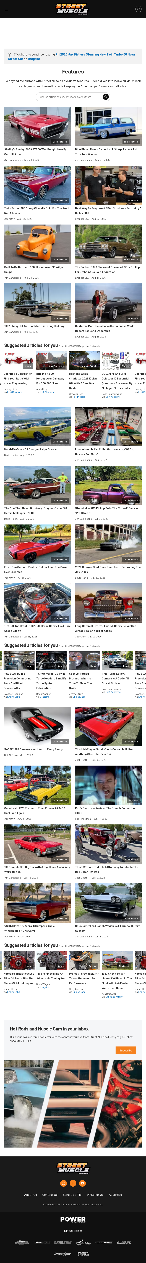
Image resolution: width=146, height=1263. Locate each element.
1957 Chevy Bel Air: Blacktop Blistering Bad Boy (34, 326)
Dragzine (34, 59)
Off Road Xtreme (115, 996)
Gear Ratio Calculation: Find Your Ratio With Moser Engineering (18, 378)
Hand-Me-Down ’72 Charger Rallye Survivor (31, 449)
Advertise (115, 1194)
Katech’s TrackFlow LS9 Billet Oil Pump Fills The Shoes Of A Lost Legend (19, 978)
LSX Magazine (14, 391)
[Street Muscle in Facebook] (73, 1183)
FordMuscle (79, 396)
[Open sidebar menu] (6, 9)
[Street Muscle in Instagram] (63, 1183)
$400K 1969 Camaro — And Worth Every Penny (33, 749)
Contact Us (50, 1194)
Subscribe (125, 1050)
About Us (30, 1194)
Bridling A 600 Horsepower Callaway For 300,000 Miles (50, 378)
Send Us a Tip (72, 1194)
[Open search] (138, 9)
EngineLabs (13, 696)
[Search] (106, 97)
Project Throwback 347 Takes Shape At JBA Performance (84, 978)
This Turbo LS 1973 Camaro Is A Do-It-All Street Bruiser (115, 678)
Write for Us (95, 1194)
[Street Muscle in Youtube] (82, 1183)
